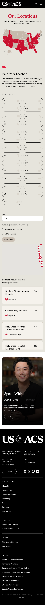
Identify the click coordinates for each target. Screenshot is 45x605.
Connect (9, 416)
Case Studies (7, 490)
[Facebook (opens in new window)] (25, 471)
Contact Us (9, 471)
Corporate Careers (9, 494)
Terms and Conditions (10, 564)
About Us (5, 486)
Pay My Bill (6, 546)
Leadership (6, 499)
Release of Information (10, 581)
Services (5, 507)
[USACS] (11, 4)
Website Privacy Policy (10, 585)
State (4, 214)
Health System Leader (10, 529)
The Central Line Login (10, 542)
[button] (39, 247)
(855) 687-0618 (29, 454)
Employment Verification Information (16, 572)
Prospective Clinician (10, 525)
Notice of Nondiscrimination (12, 560)
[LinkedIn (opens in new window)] (37, 471)
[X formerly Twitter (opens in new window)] (29, 471)
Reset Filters (8, 239)
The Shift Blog (7, 511)
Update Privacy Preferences (13, 589)
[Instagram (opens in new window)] (33, 471)
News (4, 503)
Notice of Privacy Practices (12, 576)
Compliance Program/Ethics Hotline (15, 568)
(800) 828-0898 (8, 464)
